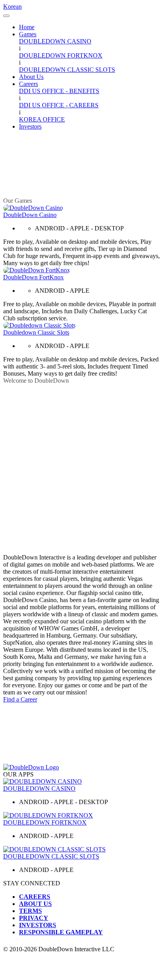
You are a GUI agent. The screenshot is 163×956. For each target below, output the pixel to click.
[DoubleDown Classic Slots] (81, 849)
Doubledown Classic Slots (36, 332)
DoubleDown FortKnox (33, 277)
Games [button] (27, 34)
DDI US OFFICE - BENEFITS (59, 91)
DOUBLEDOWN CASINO (55, 41)
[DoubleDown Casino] (33, 207)
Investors (30, 126)
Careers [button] (28, 83)
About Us (31, 76)
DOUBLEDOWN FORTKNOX (60, 55)
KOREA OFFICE (42, 119)
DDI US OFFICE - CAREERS (59, 105)
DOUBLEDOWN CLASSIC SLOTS (67, 69)
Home (26, 27)
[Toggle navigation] (6, 16)
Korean (12, 6)
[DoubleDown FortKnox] (36, 270)
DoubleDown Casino (30, 214)
